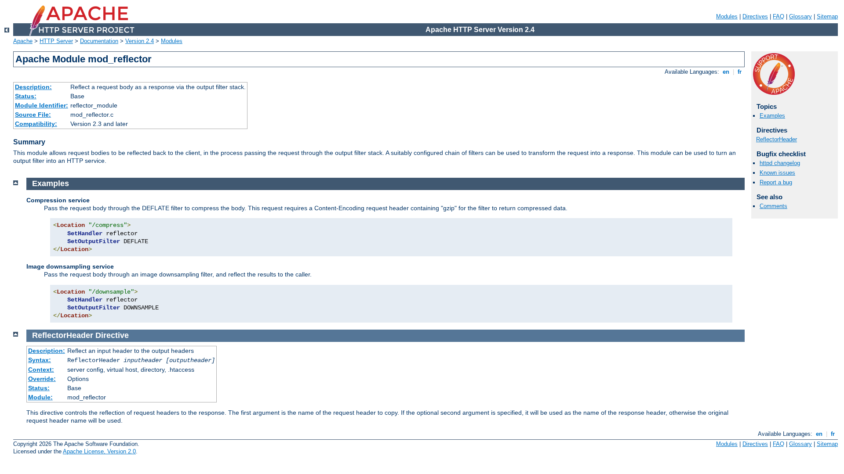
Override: (42, 378)
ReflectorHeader (776, 139)
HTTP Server (56, 41)
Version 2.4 (139, 41)
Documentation (99, 41)
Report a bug (776, 182)
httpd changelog (780, 163)
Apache (23, 41)
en (726, 71)
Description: (33, 86)
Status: (25, 96)
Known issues (777, 172)
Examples (772, 115)
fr (739, 71)
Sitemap (827, 16)
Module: (40, 397)
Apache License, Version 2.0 (99, 451)
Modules (727, 16)
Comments (773, 206)
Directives (755, 16)
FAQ (778, 16)
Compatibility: (36, 123)
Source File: (33, 114)
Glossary (800, 16)
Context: (41, 369)
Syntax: (39, 359)
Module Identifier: (41, 105)
